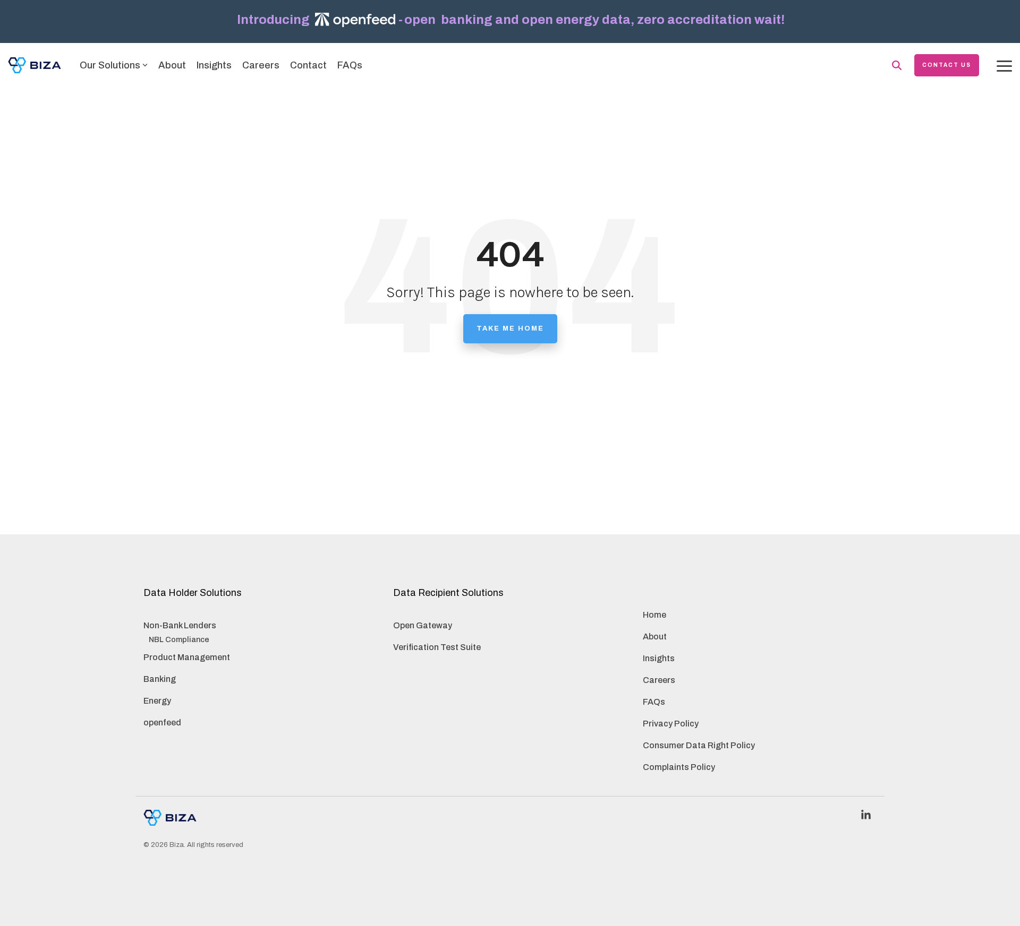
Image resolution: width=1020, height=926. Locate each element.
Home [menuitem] (654, 614)
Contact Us (946, 65)
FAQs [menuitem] (654, 701)
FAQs (349, 65)
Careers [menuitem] (659, 680)
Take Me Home (510, 328)
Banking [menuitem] (159, 678)
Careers (260, 65)
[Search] (897, 65)
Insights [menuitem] (659, 658)
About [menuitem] (655, 636)
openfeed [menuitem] (162, 722)
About (172, 65)
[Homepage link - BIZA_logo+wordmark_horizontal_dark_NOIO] (170, 820)
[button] (1004, 65)
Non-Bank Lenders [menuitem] (179, 625)
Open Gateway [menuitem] (422, 625)
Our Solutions (110, 65)
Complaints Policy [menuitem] (679, 767)
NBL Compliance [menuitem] (179, 639)
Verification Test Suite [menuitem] (437, 647)
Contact (308, 65)
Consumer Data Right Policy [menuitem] (699, 745)
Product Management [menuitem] (186, 657)
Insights (214, 65)
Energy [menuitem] (157, 700)
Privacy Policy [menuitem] (671, 723)
